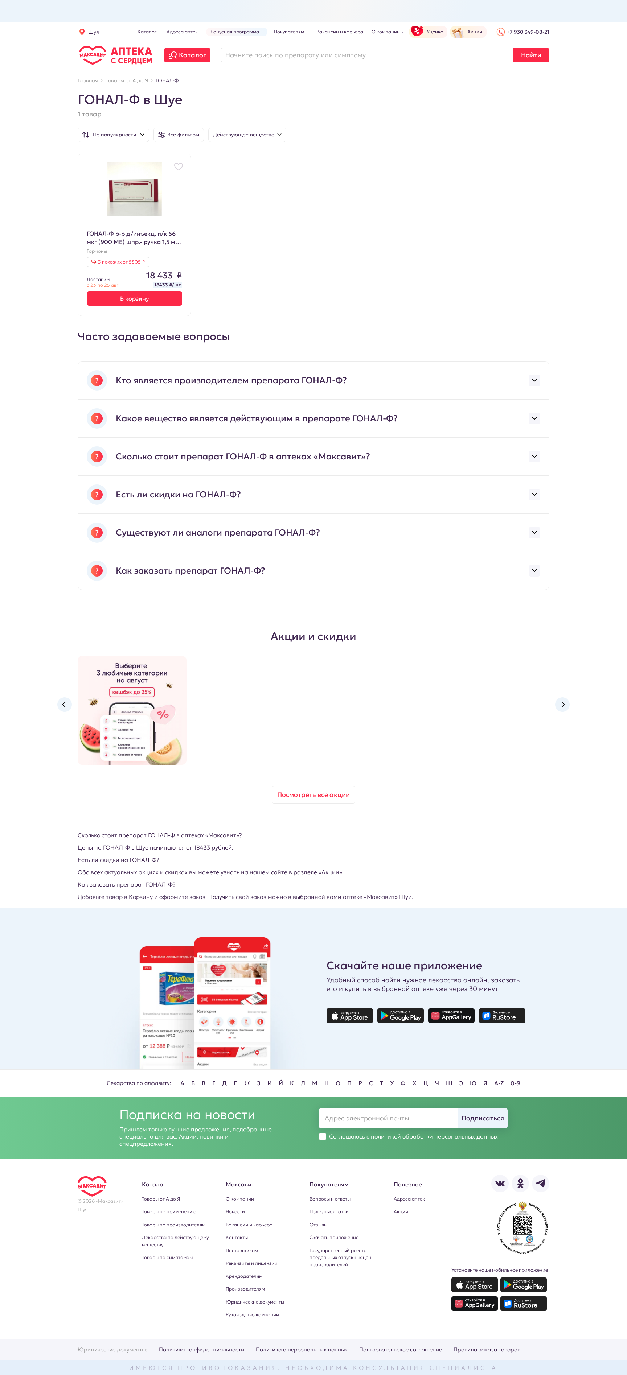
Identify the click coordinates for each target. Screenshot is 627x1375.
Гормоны (97, 251)
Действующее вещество (243, 134)
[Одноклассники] (520, 1183)
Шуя (93, 32)
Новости (235, 1212)
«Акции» (330, 872)
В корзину (134, 298)
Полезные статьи (329, 1212)
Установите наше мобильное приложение (499, 1270)
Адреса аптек (409, 1199)
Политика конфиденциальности (201, 1349)
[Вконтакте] (500, 1183)
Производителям (245, 1289)
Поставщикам (242, 1250)
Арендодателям (244, 1276)
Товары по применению (169, 1212)
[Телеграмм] (540, 1183)
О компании (240, 1199)
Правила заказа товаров (487, 1349)
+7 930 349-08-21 (528, 32)
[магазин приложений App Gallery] (451, 1015)
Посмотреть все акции (313, 794)
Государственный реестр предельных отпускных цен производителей (340, 1257)
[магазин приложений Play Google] (400, 1015)
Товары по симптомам (167, 1257)
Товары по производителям (173, 1225)
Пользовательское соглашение (400, 1349)
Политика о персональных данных (302, 1349)
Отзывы (318, 1225)
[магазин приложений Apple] (350, 1015)
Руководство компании (252, 1315)
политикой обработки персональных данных (434, 1136)
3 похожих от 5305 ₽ (121, 262)
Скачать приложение (334, 1237)
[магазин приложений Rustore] (502, 1015)
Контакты (237, 1237)
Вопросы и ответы (330, 1199)
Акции (401, 1212)
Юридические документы (255, 1302)
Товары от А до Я (161, 1199)
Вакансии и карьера (249, 1225)
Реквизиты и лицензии (252, 1263)
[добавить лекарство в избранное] (178, 166)
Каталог (192, 55)
